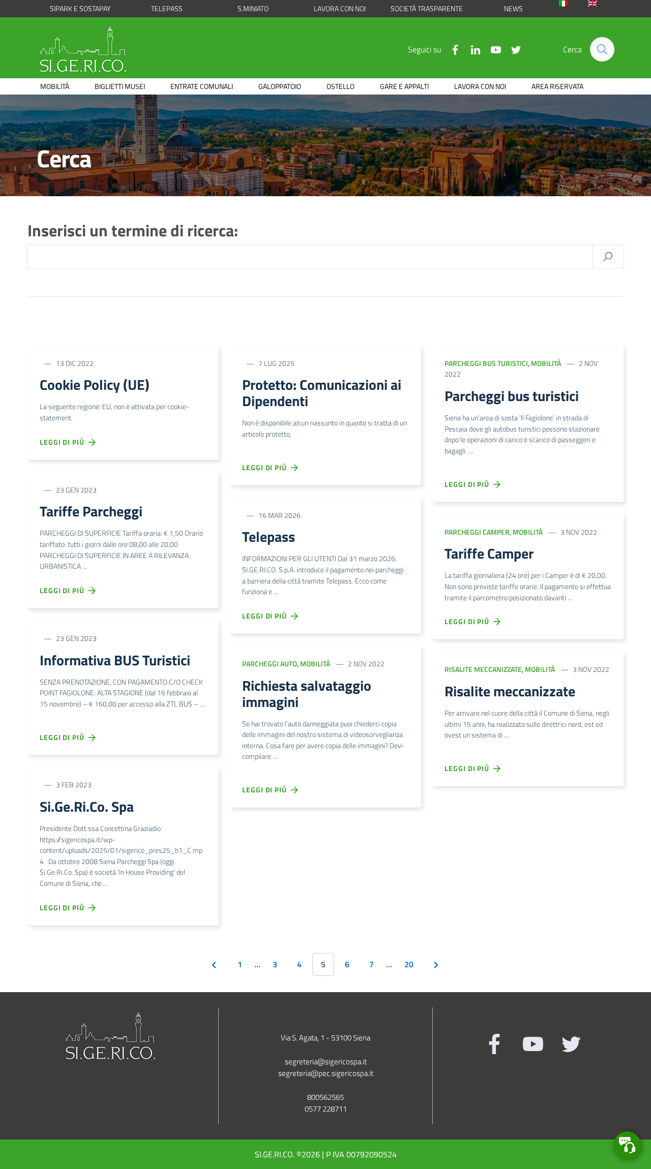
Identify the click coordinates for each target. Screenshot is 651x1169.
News (513, 8)
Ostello (340, 86)
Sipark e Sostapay (80, 8)
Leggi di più (64, 442)
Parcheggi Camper (477, 532)
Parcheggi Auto (269, 663)
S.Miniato (253, 8)
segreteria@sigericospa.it (326, 1061)
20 (408, 964)
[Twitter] (512, 49)
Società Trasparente (427, 8)
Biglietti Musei (120, 86)
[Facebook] (451, 49)
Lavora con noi (340, 8)
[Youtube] (492, 49)
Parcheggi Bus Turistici (486, 363)
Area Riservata (557, 86)
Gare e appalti (404, 86)
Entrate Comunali (201, 86)
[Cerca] (602, 49)
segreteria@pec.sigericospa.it (325, 1073)
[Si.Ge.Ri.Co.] (87, 49)
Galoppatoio (279, 86)
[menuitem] (571, 4)
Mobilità (54, 86)
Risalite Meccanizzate (483, 669)
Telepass (167, 8)
